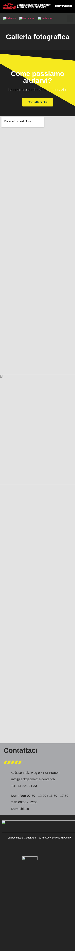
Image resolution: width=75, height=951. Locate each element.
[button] (70, 18)
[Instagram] (36, 848)
